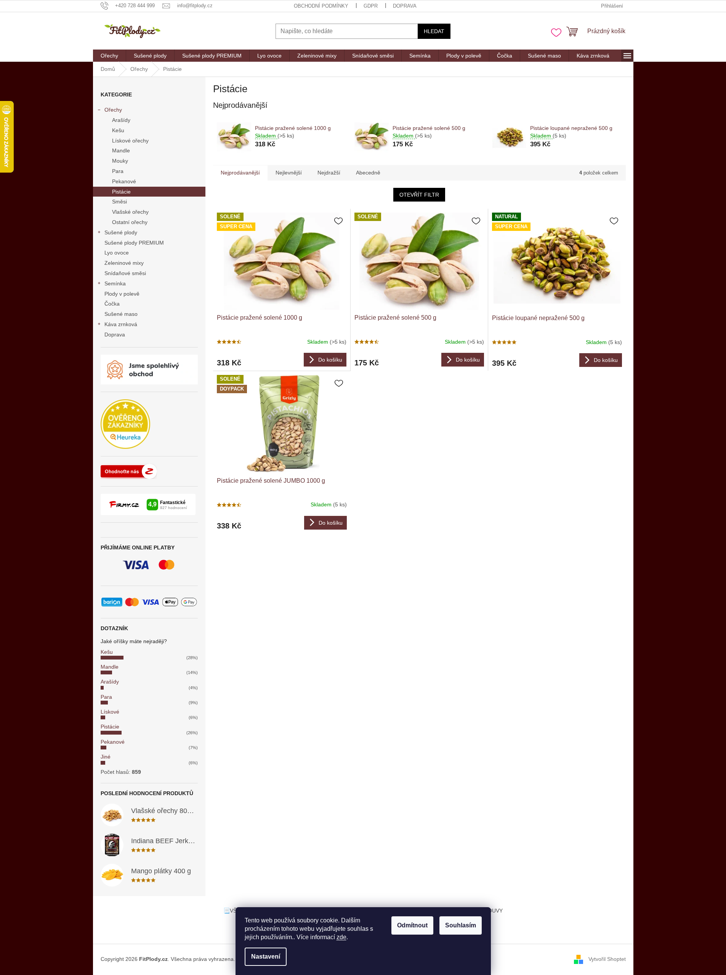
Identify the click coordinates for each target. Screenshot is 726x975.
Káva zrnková (120, 324)
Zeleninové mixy (124, 263)
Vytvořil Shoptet (607, 959)
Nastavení (265, 956)
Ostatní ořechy (129, 222)
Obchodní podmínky (321, 6)
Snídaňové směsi (125, 273)
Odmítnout (412, 925)
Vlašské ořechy (130, 212)
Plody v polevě (121, 294)
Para (117, 171)
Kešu (118, 130)
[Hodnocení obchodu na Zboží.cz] (129, 471)
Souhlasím (460, 925)
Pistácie (121, 192)
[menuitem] (109, 56)
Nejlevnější (289, 173)
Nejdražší (328, 173)
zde (341, 937)
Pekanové (124, 181)
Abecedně (368, 173)
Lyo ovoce (116, 253)
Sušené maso (121, 314)
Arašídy (121, 120)
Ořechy (113, 110)
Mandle (121, 150)
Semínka (115, 283)
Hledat (434, 31)
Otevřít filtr (419, 195)
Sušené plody (120, 232)
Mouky (120, 161)
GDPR (371, 6)
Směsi (119, 202)
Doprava (405, 6)
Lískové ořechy (130, 141)
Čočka (112, 304)
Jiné (106, 757)
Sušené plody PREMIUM (134, 243)
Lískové (110, 712)
